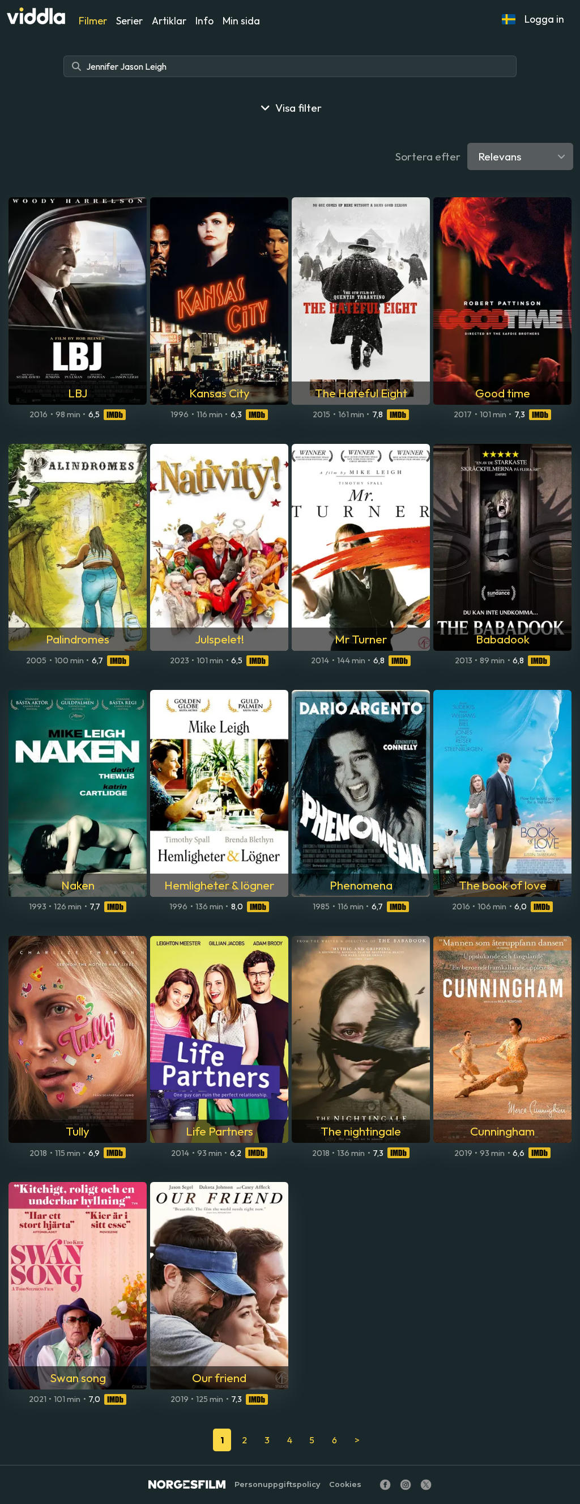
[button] (508, 19)
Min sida (241, 20)
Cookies (345, 1484)
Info (204, 20)
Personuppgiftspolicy (277, 1484)
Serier (129, 20)
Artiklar (169, 20)
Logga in (544, 19)
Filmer (93, 20)
